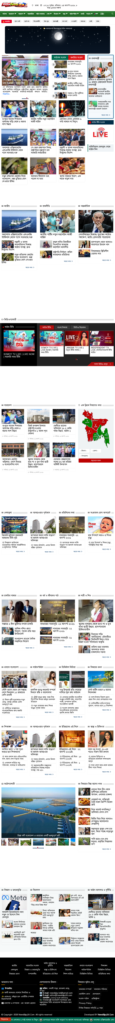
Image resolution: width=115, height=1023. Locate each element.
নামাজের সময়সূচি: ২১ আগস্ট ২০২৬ (62, 639)
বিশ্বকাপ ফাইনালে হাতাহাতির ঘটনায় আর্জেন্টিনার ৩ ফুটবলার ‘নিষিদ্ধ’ (14, 544)
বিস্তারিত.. (34, 91)
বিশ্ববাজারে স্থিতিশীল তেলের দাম (99, 252)
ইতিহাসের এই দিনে (69, 726)
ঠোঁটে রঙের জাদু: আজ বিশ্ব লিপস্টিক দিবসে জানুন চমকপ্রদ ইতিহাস (43, 699)
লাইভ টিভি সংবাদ (98, 122)
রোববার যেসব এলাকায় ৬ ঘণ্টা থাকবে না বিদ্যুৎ (70, 120)
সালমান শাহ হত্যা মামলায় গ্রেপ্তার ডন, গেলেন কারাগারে (49, 942)
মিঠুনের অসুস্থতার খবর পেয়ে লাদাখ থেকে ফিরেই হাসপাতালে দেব (77, 942)
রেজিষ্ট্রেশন (95, 998)
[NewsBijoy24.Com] (14, 4)
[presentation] (75, 810)
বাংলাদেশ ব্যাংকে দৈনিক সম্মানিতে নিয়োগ (25, 640)
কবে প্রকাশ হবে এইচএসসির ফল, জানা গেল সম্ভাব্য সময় (14, 757)
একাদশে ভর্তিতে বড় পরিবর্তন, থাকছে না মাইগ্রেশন (13, 764)
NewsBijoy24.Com (106, 1014)
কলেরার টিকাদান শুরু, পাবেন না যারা (40, 177)
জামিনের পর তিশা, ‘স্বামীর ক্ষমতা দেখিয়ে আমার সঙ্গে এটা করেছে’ (43, 928)
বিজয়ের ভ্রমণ (96, 667)
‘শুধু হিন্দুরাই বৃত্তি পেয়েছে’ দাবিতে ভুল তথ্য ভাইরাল (70, 691)
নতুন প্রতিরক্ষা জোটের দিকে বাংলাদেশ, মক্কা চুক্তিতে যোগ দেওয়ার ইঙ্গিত (14, 179)
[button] (22, 98)
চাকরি (82, 14)
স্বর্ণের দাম (26, 21)
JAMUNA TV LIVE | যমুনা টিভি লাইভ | (50, 349)
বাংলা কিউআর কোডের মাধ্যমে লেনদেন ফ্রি (19, 924)
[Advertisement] (46, 194)
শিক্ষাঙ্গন (7, 726)
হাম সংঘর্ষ (64, 21)
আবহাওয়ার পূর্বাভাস (41, 512)
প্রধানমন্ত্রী (55, 21)
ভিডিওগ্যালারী (10, 319)
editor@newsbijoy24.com (61, 995)
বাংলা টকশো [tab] (62, 327)
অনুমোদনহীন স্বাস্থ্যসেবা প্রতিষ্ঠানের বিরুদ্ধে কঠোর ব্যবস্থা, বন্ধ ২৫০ (41, 767)
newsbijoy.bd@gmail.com (61, 993)
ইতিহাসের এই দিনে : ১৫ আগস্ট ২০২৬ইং (70, 757)
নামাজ (97, 21)
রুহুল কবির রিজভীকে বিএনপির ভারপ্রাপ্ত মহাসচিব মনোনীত (62, 245)
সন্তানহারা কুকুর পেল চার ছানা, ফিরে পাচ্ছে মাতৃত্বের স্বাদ (102, 831)
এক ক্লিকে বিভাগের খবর (90, 405)
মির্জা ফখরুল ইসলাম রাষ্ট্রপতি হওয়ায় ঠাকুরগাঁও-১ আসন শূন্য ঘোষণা (37, 429)
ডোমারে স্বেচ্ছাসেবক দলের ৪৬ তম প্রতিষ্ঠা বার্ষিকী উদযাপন (62, 462)
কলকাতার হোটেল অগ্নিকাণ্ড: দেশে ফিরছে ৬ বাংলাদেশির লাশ (11, 462)
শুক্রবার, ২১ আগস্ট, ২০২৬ (62, 470)
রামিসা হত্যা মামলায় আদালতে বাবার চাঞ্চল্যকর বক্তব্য (100, 650)
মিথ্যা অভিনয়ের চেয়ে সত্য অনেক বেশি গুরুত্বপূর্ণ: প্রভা (49, 914)
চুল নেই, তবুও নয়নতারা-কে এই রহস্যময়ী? (77, 897)
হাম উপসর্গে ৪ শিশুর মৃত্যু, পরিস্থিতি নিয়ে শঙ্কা (99, 543)
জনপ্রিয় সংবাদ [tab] (77, 57)
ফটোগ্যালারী (9, 784)
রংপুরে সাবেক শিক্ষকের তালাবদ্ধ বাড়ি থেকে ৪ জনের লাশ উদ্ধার (75, 75)
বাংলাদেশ (11, 14)
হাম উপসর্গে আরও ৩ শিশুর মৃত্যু (99, 536)
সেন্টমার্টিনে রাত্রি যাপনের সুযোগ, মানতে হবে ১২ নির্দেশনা (100, 704)
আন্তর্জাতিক (31, 14)
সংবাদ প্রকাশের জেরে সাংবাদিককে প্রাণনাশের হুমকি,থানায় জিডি (69, 710)
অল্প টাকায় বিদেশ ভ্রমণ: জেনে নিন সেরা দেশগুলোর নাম (100, 698)
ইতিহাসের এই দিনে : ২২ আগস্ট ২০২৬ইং (69, 750)
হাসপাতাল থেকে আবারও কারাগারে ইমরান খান (101, 243)
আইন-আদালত (40, 14)
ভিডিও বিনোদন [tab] (80, 327)
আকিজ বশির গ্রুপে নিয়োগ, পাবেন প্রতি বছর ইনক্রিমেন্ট (25, 631)
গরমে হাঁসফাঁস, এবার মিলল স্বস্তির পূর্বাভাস (43, 546)
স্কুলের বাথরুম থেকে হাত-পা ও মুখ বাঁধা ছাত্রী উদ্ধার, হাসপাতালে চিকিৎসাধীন (38, 463)
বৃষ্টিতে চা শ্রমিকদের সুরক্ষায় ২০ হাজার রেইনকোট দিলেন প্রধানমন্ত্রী (100, 82)
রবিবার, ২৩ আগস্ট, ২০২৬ (10, 436)
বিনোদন (56, 14)
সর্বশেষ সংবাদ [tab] (60, 57)
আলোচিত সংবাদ (32, 965)
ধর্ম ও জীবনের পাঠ (50, 595)
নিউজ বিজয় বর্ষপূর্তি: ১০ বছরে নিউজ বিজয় (38, 835)
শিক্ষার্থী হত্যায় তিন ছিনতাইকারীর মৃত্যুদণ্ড (105, 925)
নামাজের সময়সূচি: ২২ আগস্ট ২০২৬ (75, 63)
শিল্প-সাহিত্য (68, 974)
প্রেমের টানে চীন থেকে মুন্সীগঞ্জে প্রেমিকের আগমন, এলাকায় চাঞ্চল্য (101, 792)
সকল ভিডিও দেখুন (101, 364)
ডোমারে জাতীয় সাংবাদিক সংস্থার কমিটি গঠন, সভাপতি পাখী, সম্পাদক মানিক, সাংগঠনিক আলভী (71, 700)
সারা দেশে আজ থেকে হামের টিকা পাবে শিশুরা (100, 766)
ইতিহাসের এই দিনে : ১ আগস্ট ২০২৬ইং (70, 764)
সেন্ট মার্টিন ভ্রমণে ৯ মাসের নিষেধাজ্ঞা (99, 691)
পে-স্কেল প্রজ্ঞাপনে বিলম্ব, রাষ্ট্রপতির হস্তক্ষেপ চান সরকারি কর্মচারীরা (41, 150)
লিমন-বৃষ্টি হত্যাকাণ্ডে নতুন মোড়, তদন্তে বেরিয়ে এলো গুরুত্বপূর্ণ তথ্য (13, 702)
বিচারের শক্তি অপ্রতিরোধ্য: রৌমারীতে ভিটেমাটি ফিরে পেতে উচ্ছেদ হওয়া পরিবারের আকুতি (94, 638)
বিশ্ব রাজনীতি (37, 21)
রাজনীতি (46, 206)
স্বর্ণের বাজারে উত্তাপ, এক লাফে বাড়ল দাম (70, 177)
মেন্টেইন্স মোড (84, 994)
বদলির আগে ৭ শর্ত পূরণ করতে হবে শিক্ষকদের (12, 750)
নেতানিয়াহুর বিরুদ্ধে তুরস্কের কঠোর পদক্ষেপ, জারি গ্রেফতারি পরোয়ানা (95, 236)
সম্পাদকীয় (32, 974)
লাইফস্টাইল (73, 14)
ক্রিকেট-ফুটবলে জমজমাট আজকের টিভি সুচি (12, 536)
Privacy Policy (85, 1003)
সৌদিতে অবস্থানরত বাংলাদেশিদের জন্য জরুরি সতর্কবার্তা (12, 710)
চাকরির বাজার (10, 595)
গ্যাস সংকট (17, 21)
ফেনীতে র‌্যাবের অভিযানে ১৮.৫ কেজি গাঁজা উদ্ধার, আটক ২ (62, 428)
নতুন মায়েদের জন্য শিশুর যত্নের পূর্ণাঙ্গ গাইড (42, 706)
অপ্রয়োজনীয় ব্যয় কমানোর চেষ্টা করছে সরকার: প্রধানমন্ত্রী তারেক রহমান (100, 105)
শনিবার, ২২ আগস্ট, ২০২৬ (36, 439)
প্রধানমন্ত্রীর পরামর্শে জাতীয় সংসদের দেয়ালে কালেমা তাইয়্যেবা (99, 92)
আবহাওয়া (83, 21)
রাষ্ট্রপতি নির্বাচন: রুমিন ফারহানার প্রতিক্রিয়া (62, 253)
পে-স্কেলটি (73, 21)
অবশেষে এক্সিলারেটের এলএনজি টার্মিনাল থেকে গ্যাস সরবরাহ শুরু (12, 150)
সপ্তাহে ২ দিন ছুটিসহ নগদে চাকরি (75, 94)
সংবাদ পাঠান (84, 998)
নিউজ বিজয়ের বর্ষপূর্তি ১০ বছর (91, 1008)
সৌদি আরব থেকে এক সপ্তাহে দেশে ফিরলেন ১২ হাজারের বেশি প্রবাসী (14, 692)
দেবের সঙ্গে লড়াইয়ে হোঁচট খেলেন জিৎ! (76, 912)
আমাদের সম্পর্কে (85, 989)
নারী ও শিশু (85, 595)
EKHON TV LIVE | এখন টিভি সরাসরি (101, 349)
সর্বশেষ (5, 14)
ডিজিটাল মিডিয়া (68, 667)
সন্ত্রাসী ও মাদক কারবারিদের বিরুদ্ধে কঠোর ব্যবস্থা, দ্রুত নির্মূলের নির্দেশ (24, 82)
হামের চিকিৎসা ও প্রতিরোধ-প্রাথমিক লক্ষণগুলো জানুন (99, 758)
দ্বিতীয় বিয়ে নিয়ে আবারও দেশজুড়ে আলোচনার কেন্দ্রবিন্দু (102, 821)
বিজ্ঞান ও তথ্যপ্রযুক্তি (12, 890)
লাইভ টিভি (9, 327)
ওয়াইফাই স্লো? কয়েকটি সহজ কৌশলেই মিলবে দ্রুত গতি (20, 936)
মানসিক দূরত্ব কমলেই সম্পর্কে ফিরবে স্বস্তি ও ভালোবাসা (43, 691)
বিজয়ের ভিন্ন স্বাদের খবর (91, 784)
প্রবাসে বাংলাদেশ (11, 667)
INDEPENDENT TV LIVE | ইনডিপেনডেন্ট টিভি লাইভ (76, 350)
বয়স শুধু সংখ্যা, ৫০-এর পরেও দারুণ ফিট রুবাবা (98, 750)
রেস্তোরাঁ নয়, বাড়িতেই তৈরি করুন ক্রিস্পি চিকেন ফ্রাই (101, 802)
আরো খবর (105, 115)
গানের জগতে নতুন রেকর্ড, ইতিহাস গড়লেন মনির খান (77, 927)
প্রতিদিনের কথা (67, 512)
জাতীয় (7, 206)
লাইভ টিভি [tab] (47, 327)
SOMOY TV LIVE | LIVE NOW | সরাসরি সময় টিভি (19, 355)
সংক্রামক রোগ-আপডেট (100, 512)
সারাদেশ (20, 14)
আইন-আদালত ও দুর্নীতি (100, 890)
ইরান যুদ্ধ (46, 21)
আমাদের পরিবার (100, 989)
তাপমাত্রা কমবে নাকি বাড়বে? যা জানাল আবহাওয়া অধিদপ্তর (43, 538)
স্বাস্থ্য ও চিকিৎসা (97, 726)
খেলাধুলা (8, 512)
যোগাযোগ (96, 994)
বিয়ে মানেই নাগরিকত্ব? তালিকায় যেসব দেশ (101, 811)
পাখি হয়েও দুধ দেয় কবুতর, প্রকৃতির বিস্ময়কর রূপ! (101, 842)
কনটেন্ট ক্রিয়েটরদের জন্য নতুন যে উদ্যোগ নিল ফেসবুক (13, 915)
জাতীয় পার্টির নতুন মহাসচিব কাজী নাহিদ (76, 84)
